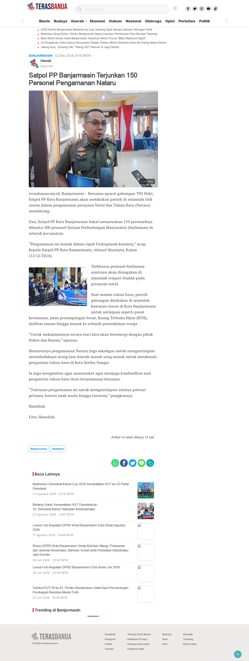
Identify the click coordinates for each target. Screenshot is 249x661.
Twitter (108, 644)
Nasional (133, 21)
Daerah (77, 21)
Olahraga (153, 21)
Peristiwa (187, 21)
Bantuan (167, 634)
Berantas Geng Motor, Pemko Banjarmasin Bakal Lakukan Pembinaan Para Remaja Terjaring (99, 33)
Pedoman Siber (135, 648)
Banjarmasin (39, 448)
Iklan (165, 639)
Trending (188, 639)
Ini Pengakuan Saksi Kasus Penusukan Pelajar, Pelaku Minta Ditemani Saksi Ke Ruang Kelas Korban (103, 42)
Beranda (188, 634)
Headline (58, 448)
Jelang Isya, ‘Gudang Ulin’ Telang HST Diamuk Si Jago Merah (80, 47)
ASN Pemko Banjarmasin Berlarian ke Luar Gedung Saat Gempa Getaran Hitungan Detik (97, 29)
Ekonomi (97, 21)
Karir (165, 644)
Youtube (109, 648)
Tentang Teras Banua (139, 634)
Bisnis (44, 21)
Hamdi (45, 61)
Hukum (115, 21)
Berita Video (190, 644)
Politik (204, 21)
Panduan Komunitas (138, 644)
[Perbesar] (93, 186)
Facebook (110, 634)
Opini (170, 21)
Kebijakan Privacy (137, 639)
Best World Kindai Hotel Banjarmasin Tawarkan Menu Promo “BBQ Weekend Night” (93, 38)
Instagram (110, 639)
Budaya (60, 21)
